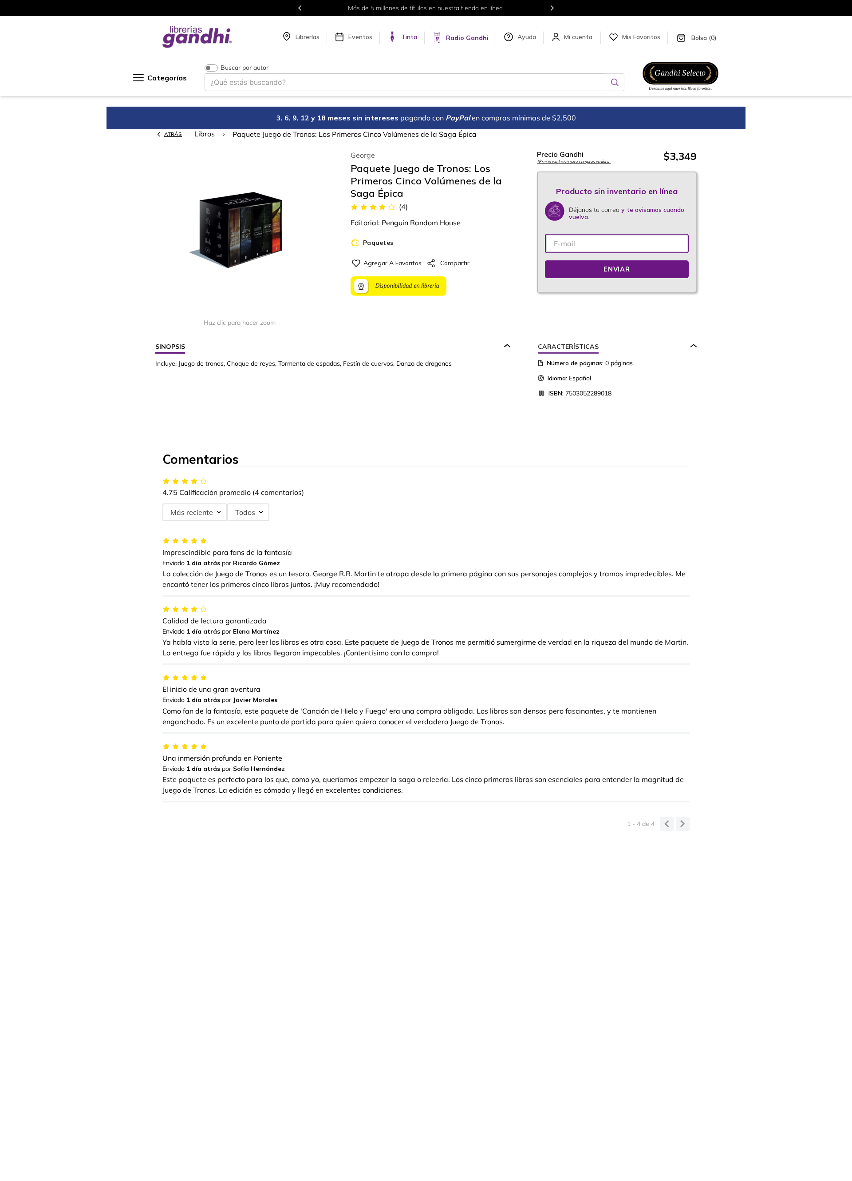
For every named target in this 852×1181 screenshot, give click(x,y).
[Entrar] (579, 37)
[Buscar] (614, 82)
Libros (204, 133)
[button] (239, 230)
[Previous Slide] (300, 8)
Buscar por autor (244, 68)
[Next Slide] (552, 8)
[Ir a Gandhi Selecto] (680, 92)
